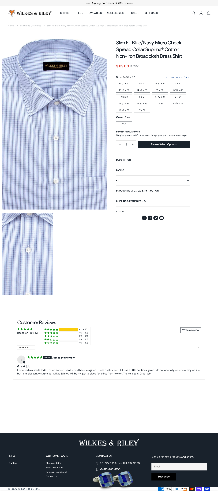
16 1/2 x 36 (124, 110)
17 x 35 (160, 103)
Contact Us (51, 476)
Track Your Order (54, 467)
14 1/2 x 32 (124, 83)
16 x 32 (177, 83)
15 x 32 (142, 83)
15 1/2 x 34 (160, 96)
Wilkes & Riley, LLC (28, 489)
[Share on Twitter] (155, 218)
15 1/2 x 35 (124, 103)
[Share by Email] (161, 218)
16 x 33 (124, 96)
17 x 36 (142, 110)
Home (11, 25)
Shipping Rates (53, 463)
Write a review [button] (190, 330)
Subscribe (164, 476)
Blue (124, 123)
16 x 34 (177, 96)
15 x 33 (159, 90)
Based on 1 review (27, 332)
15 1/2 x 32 (160, 83)
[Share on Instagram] (150, 218)
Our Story (14, 463)
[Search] (193, 13)
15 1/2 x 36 (178, 103)
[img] (35, 357)
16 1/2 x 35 (142, 103)
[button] (51, 329)
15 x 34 (142, 96)
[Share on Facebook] (144, 218)
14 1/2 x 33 (142, 90)
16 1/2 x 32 (124, 90)
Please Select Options (164, 144)
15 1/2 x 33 (178, 90)
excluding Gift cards (30, 25)
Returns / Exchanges (56, 471)
